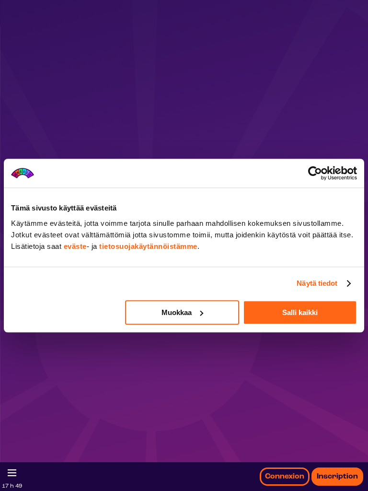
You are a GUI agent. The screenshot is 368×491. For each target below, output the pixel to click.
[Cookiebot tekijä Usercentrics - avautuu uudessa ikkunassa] (315, 173)
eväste (75, 246)
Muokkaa (176, 312)
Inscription (337, 476)
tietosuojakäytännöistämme (148, 246)
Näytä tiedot (317, 283)
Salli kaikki (300, 312)
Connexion (284, 476)
